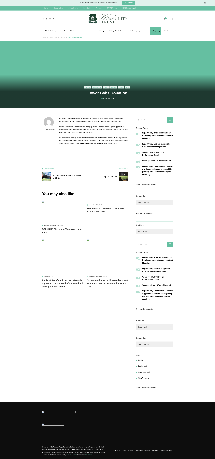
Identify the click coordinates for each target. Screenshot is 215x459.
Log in (140, 360)
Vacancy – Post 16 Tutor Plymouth (156, 161)
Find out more (129, 2)
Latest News (85, 31)
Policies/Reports (73, 8)
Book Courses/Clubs (67, 31)
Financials (155, 450)
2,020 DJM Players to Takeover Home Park (62, 231)
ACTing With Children (116, 31)
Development (97, 87)
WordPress (88, 455)
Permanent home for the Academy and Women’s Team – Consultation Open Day (107, 283)
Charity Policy (87, 8)
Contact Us (117, 450)
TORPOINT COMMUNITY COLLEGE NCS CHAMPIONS (105, 210)
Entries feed (142, 366)
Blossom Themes (71, 455)
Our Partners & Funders (143, 450)
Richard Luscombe (49, 129)
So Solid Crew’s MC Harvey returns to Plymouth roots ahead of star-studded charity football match (62, 283)
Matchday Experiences (138, 31)
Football (113, 87)
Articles (88, 87)
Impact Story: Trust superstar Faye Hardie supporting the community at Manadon (157, 135)
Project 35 (99, 8)
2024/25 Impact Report (129, 8)
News (127, 87)
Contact (167, 31)
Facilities (99, 31)
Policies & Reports (166, 450)
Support (155, 31)
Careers (46, 8)
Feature (106, 87)
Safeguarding (58, 8)
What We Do (49, 31)
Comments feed (144, 372)
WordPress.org (143, 378)
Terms (124, 450)
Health (121, 87)
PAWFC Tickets (112, 8)
